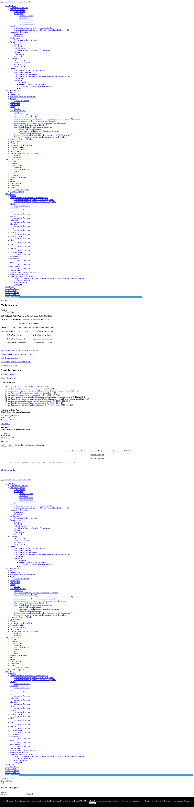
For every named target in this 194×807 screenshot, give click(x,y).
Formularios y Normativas (19, 32)
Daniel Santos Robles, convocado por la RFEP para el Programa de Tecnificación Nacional (43, 399)
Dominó (13, 216)
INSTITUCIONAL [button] (12, 91)
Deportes (17, 52)
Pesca (12, 244)
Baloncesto (14, 208)
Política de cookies (70, 462)
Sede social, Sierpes (21, 60)
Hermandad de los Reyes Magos (21, 145)
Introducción (18, 113)
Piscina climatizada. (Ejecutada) (30, 133)
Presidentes (18, 80)
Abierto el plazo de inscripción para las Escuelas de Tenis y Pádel (33, 401)
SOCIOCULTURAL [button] (13, 159)
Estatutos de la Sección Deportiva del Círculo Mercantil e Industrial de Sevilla (41, 30)
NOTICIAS (9, 287)
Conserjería (18, 56)
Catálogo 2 (18, 157)
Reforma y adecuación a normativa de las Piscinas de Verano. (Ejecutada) (40, 123)
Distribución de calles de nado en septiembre (27, 393)
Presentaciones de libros (18, 177)
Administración (19, 48)
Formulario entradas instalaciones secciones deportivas (29, 198)
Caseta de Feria (19, 64)
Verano (12, 107)
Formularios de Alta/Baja (19, 274)
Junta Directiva (19, 12)
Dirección (17, 44)
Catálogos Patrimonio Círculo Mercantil (24, 153)
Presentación (18, 167)
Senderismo (14, 258)
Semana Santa (15, 103)
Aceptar (92, 803)
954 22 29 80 (9, 437)
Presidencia (18, 46)
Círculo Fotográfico (17, 192)
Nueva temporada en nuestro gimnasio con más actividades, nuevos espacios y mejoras (41, 397)
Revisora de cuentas (26, 16)
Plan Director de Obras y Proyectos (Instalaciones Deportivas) (36, 115)
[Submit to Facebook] (9, 362)
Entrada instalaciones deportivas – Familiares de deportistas (35, 202)
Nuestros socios (15, 141)
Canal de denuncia (21, 283)
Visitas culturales (16, 184)
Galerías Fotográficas (17, 147)
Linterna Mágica (16, 186)
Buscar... (4, 779)
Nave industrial (19, 66)
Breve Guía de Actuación (23, 281)
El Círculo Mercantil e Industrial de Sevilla (29, 70)
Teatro (12, 179)
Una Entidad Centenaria (22, 72)
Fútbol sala (14, 220)
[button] (6, 301)
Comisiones (18, 14)
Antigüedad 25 (19, 78)
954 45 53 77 (12, 420)
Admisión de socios (26, 20)
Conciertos (14, 173)
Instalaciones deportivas (22, 62)
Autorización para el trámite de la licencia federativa (19, 350)
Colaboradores (15, 38)
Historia (12, 68)
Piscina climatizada (16, 252)
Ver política (101, 803)
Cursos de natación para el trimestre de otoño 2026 (29, 395)
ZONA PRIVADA (12, 297)
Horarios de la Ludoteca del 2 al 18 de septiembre (28, 389)
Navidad (13, 99)
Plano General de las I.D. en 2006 (26, 117)
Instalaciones (14, 58)
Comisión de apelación (27, 24)
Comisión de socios (26, 22)
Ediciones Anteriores (21, 169)
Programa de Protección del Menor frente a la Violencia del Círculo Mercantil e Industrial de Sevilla (49, 279)
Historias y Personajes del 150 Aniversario (34, 84)
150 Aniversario (20, 82)
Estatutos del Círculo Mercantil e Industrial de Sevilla (33, 28)
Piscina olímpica (15, 256)
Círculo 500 (14, 143)
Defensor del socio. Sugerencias (25, 40)
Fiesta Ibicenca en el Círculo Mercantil (24, 387)
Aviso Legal (40, 462)
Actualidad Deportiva (22, 206)
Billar (12, 212)
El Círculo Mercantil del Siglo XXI (26, 74)
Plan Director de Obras (18, 111)
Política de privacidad (54, 462)
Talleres (12, 181)
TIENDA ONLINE (12, 293)
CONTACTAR (11, 291)
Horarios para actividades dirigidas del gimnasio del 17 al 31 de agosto (36, 405)
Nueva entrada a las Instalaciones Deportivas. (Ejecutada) (39, 131)
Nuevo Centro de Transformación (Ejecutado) (30, 125)
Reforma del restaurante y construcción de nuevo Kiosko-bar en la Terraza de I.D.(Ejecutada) (47, 119)
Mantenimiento (19, 54)
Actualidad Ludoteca (21, 190)
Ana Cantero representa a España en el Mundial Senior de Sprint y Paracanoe (38, 391)
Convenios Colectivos (17, 149)
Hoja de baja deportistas (9, 358)
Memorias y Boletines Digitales (21, 139)
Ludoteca (13, 188)
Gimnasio (13, 224)
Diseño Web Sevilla (8, 470)
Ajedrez (12, 204)
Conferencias (14, 175)
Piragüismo (14, 248)
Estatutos (13, 26)
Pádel (12, 240)
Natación (13, 232)
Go (31, 779)
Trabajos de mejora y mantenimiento (23, 97)
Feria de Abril (15, 105)
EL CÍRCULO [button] (10, 6)
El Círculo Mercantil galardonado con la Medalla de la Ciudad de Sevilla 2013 (42, 76)
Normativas (18, 36)
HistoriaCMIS (15, 95)
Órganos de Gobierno (17, 10)
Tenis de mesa (15, 266)
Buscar (3, 792)
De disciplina (23, 18)
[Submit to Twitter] (24, 362)
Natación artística (16, 236)
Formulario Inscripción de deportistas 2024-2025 (18, 354)
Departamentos (15, 42)
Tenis (12, 262)
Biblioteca (13, 163)
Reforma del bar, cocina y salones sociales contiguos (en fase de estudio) (40, 137)
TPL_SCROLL (6, 781)
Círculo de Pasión (16, 165)
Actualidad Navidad (21, 101)
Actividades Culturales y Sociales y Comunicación (32, 50)
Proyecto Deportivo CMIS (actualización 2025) (26, 272)
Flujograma (18, 285)
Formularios (18, 34)
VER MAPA (5, 424)
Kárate (12, 228)
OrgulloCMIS (15, 270)
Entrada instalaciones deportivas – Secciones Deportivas (34, 200)
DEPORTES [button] (10, 194)
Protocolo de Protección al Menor (22, 276)
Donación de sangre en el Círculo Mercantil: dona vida (30, 403)
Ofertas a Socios (15, 151)
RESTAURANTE (12, 289)
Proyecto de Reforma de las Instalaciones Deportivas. (33, 127)
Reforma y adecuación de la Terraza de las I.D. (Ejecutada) (35, 121)
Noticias (22, 89)
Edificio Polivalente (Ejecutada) (30, 129)
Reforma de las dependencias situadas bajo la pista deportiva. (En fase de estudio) (43, 135)
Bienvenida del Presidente (19, 8)
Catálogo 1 (18, 155)
